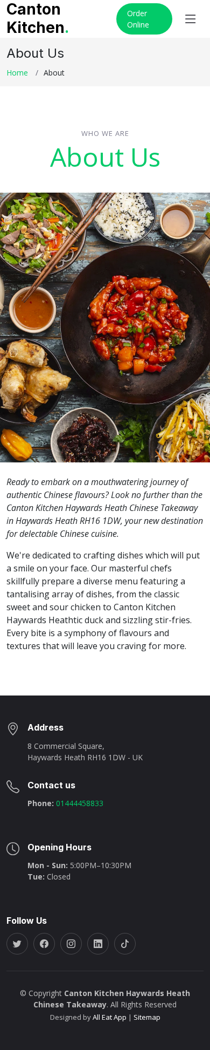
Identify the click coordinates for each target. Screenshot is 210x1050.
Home (17, 72)
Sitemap (146, 1017)
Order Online (138, 19)
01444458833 (78, 803)
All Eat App (110, 1017)
